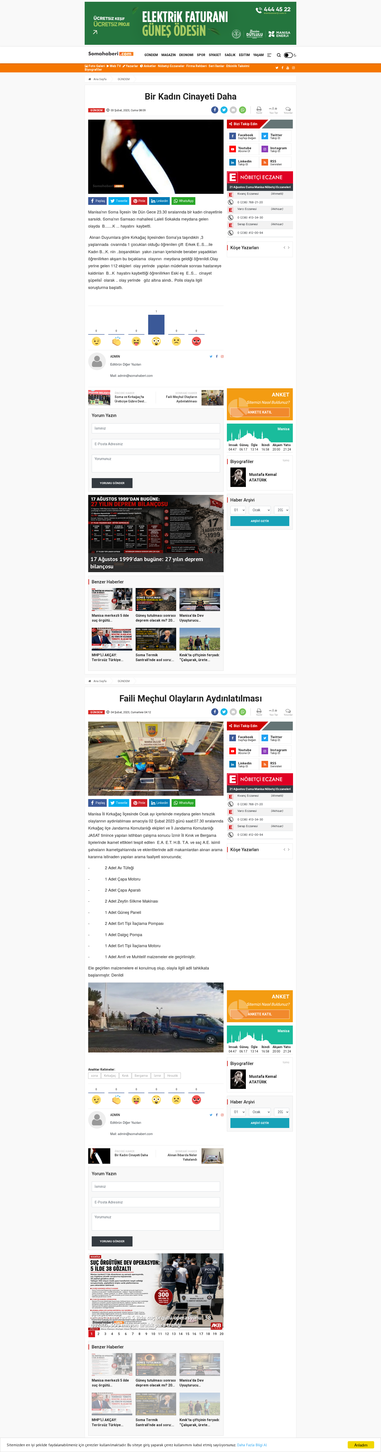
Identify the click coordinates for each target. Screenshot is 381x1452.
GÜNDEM (151, 55)
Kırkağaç (110, 1075)
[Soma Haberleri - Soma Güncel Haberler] (110, 54)
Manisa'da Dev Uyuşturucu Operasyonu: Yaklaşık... (198, 620)
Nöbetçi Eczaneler (171, 66)
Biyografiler (93, 69)
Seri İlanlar (216, 66)
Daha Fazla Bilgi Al (252, 1445)
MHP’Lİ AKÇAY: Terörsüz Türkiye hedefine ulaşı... (106, 660)
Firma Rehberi (196, 66)
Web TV (115, 66)
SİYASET (215, 55)
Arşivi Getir (260, 521)
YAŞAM (258, 55)
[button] (284, 247)
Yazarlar (131, 66)
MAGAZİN (168, 55)
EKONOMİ (186, 55)
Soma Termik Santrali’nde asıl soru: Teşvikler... (154, 660)
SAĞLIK (230, 55)
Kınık (125, 1075)
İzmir (157, 1075)
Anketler (149, 66)
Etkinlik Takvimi (237, 66)
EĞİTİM (244, 55)
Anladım (361, 1445)
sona (94, 1075)
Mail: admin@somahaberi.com (131, 375)
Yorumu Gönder (112, 483)
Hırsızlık (172, 1075)
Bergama (141, 1075)
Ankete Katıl (260, 412)
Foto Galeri (96, 66)
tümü (286, 460)
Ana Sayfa (99, 79)
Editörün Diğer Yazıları (125, 364)
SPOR (201, 55)
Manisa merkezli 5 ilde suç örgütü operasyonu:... (110, 620)
